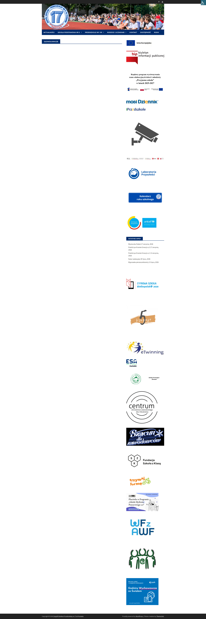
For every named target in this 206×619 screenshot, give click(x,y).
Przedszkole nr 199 (93, 32)
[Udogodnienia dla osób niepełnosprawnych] (203, 2)
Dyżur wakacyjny (134, 259)
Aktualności (49, 32)
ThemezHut (160, 616)
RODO (156, 32)
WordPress (139, 616)
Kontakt (133, 32)
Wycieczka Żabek (134, 244)
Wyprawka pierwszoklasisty (138, 262)
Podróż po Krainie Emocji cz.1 (139, 253)
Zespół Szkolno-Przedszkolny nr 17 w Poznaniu (68, 616)
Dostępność (145, 32)
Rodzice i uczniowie (115, 32)
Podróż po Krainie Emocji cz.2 (139, 247)
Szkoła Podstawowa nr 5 (69, 32)
